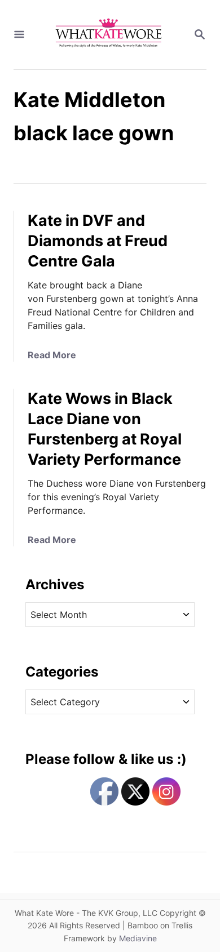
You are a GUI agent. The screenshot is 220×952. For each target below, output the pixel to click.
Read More (52, 355)
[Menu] (19, 35)
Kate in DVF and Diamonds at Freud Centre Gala (98, 240)
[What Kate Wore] (108, 34)
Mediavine (138, 938)
